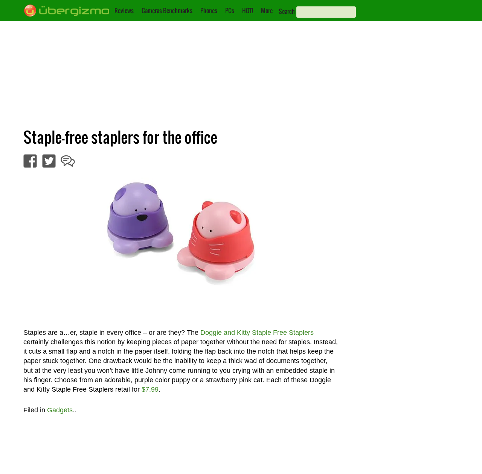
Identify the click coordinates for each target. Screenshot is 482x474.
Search (287, 11)
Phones (208, 10)
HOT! (247, 10)
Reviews (124, 10)
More (267, 10)
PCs (229, 10)
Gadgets (60, 410)
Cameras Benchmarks (167, 10)
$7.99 (150, 389)
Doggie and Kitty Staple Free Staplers (257, 332)
